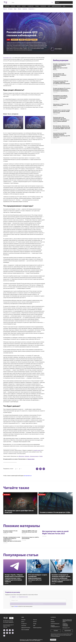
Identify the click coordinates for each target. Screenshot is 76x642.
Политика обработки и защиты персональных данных (67, 620)
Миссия (52, 619)
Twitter (40, 456)
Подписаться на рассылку (38, 603)
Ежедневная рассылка (23, 596)
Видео (15, 9)
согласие (15, 606)
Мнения (19, 9)
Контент (24, 6)
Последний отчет (7, 57)
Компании (7, 6)
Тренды (37, 6)
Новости (5, 9)
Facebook (27, 456)
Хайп (49, 6)
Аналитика (25, 9)
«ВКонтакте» (21, 456)
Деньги (18, 6)
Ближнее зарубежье (37, 627)
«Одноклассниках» (34, 456)
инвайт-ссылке (37, 450)
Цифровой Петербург (56, 6)
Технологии (43, 6)
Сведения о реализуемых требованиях (65, 624)
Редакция (53, 621)
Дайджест (14, 596)
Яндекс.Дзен (31, 459)
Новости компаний (25, 629)
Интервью (10, 9)
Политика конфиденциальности (55, 626)
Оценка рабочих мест (55, 623)
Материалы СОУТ (66, 627)
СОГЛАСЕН (53, 639)
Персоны (13, 6)
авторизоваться (27, 475)
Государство (30, 6)
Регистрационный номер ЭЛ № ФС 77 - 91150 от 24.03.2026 (8, 626)
